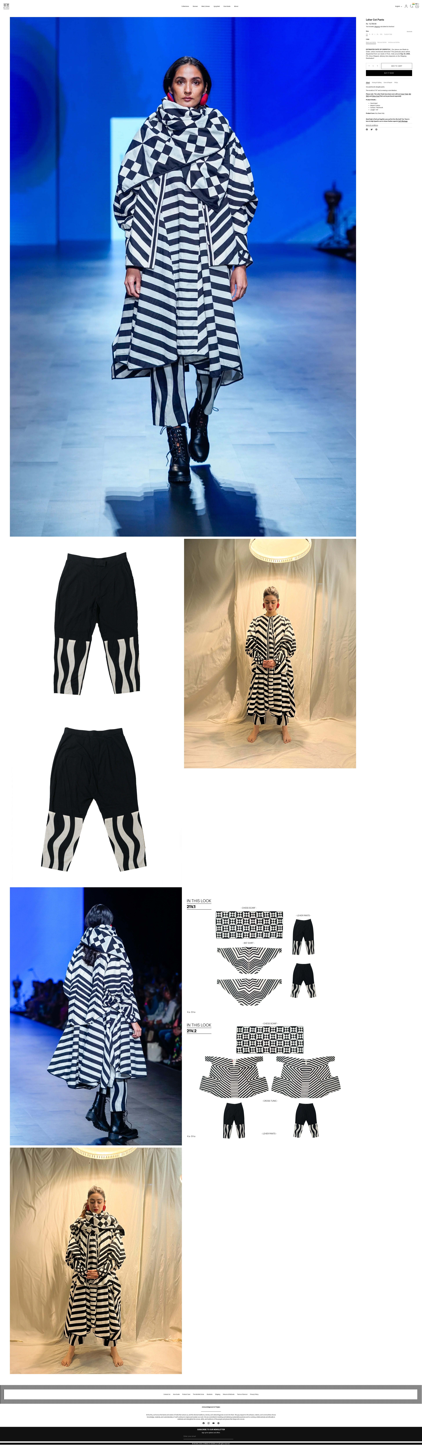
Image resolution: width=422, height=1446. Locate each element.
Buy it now (389, 73)
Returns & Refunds (228, 1394)
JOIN (237, 1436)
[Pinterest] (218, 1423)
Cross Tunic (404, 94)
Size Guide (227, 6)
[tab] (369, 82)
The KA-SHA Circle (198, 1394)
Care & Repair (388, 82)
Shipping (377, 26)
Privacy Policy (254, 1394)
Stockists (209, 1394)
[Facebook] (204, 1423)
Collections (185, 6)
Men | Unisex (206, 6)
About (236, 6)
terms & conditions (372, 125)
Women (195, 6)
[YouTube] (213, 1423)
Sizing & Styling (376, 82)
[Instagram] (208, 1423)
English (397, 6)
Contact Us (167, 1394)
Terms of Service (242, 1394)
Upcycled (217, 6)
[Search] (411, 6)
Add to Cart (396, 66)
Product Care (186, 1394)
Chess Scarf (376, 96)
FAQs (396, 82)
